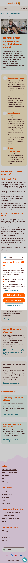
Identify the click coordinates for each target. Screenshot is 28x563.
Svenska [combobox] (9, 257)
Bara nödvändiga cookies (14, 300)
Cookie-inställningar (14, 306)
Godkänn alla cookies (14, 295)
